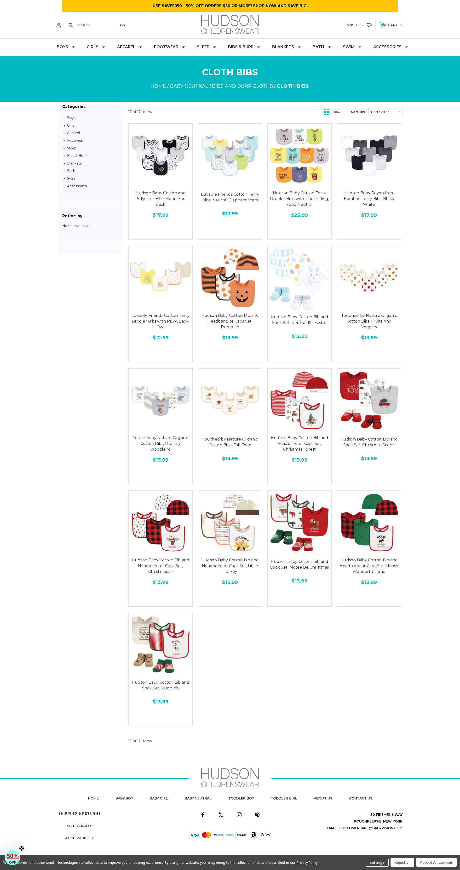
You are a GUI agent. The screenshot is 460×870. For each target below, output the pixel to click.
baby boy (124, 798)
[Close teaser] (21, 848)
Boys (62, 47)
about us (323, 798)
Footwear (166, 47)
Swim (349, 47)
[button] (12, 857)
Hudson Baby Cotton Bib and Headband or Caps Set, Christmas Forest (299, 443)
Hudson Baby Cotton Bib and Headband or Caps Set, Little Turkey (230, 566)
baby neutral (198, 798)
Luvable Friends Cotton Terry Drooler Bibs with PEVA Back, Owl (161, 321)
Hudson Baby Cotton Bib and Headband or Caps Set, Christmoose (161, 566)
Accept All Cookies (436, 862)
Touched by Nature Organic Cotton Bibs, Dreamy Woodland (160, 443)
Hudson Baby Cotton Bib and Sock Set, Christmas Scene (369, 442)
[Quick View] (150, 183)
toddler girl (284, 798)
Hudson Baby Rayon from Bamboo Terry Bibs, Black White (369, 199)
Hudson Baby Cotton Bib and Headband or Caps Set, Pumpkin (230, 321)
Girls (92, 47)
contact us (360, 798)
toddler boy (241, 798)
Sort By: (358, 112)
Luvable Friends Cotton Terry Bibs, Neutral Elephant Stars (230, 197)
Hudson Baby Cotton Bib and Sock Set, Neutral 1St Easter (299, 320)
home (93, 798)
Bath (318, 47)
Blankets (283, 47)
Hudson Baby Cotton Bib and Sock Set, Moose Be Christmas (299, 564)
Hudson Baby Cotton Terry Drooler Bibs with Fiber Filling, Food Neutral (299, 199)
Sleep (203, 47)
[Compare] (171, 183)
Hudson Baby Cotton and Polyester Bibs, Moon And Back (160, 199)
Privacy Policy (307, 862)
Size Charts (79, 826)
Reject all (402, 862)
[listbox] (385, 112)
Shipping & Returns (79, 813)
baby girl (159, 798)
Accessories (387, 47)
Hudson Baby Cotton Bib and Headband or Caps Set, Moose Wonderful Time (369, 566)
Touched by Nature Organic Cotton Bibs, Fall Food (230, 442)
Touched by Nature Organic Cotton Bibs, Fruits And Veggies (369, 321)
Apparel (126, 47)
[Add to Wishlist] (160, 183)
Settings (377, 862)
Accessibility (79, 838)
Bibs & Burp (240, 47)
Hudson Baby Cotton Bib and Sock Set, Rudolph (161, 685)
